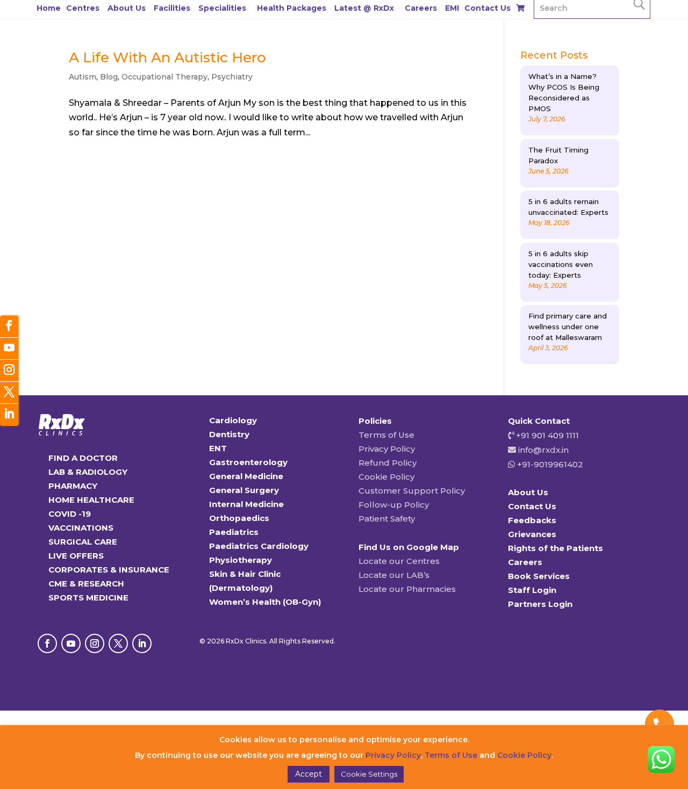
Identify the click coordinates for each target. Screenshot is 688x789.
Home (49, 8)
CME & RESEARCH (86, 583)
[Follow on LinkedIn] (142, 643)
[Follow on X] (118, 643)
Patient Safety (387, 518)
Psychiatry (232, 77)
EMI (452, 8)
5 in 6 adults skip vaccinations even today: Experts (560, 264)
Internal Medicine (246, 504)
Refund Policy (388, 463)
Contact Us (487, 8)
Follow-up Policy (394, 505)
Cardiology (233, 420)
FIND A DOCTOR (83, 458)
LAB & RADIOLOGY (87, 472)
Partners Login (540, 604)
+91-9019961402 (549, 464)
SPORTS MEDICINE (88, 597)
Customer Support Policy (412, 491)
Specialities (222, 8)
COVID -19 (69, 514)
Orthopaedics (239, 518)
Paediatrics (234, 532)
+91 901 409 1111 (546, 435)
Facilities (172, 8)
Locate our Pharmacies (407, 589)
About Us (127, 8)
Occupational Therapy (164, 77)
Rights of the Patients (555, 548)
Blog (109, 77)
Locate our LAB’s (394, 575)
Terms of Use (386, 435)
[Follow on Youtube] (71, 643)
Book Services (539, 576)
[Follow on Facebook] (47, 643)
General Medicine (246, 476)
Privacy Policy (387, 449)
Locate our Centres (399, 561)
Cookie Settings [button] (369, 774)
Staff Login (532, 590)
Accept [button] (308, 774)
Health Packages (291, 8)
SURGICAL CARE (82, 542)
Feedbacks (532, 520)
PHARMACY (72, 486)
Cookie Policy (386, 477)
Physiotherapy (240, 560)
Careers (421, 8)
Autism (82, 77)
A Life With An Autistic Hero (167, 57)
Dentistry (229, 434)
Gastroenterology (248, 462)
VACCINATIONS (80, 528)
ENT (218, 448)
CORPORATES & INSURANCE (108, 569)
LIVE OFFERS (76, 556)
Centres (82, 8)
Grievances (532, 534)
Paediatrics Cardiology (259, 546)
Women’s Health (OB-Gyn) (265, 602)
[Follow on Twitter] (9, 393)
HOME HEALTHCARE (91, 500)
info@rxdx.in (543, 450)
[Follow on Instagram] (94, 643)
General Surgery (244, 490)
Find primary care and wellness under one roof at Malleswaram (567, 327)
